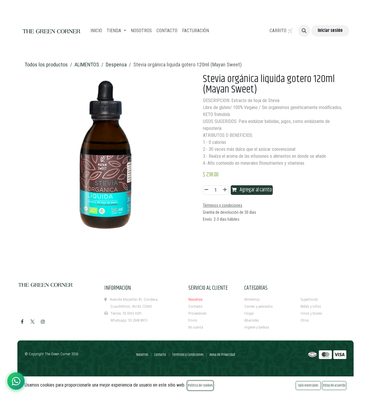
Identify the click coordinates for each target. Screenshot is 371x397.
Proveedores (197, 313)
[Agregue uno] (224, 190)
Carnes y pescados (258, 306)
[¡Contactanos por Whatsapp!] (16, 381)
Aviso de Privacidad (222, 355)
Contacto (195, 306)
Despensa (116, 64)
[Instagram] (43, 321)
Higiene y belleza (256, 327)
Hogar (249, 313)
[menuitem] (96, 31)
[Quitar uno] (207, 190)
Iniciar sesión (330, 30)
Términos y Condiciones (187, 355)
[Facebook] (22, 321)
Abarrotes (251, 320)
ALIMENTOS (86, 64)
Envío (192, 320)
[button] (304, 31)
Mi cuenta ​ (196, 327)
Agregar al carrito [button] (255, 190)
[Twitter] (32, 321)
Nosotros (195, 299)
